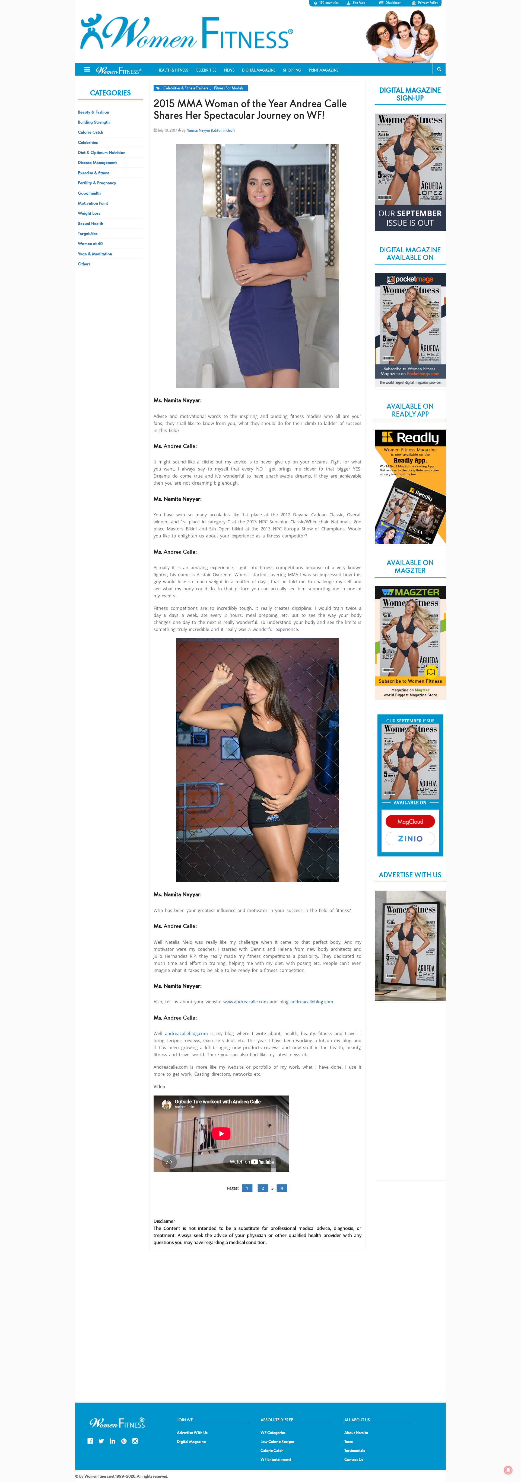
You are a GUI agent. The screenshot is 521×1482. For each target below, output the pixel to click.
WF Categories (272, 1432)
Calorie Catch (90, 132)
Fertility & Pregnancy (97, 182)
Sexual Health (90, 223)
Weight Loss (89, 213)
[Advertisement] (410, 1096)
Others (84, 263)
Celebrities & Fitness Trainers (185, 88)
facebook (90, 1440)
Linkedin (112, 1440)
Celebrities (88, 142)
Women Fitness (186, 31)
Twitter (101, 1440)
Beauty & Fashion (93, 112)
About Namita (356, 1432)
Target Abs (87, 233)
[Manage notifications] (508, 1470)
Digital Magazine (191, 1441)
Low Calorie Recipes (277, 1441)
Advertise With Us (192, 1432)
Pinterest (123, 1440)
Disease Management (97, 162)
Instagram (135, 1440)
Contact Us (353, 1459)
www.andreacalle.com (245, 1002)
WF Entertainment (275, 1459)
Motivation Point (93, 203)
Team (348, 1441)
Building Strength (94, 122)
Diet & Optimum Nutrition (101, 152)
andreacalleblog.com (311, 1002)
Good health (89, 193)
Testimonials (354, 1450)
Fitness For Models (228, 88)
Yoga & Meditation (95, 253)
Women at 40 (90, 243)
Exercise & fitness (93, 172)
